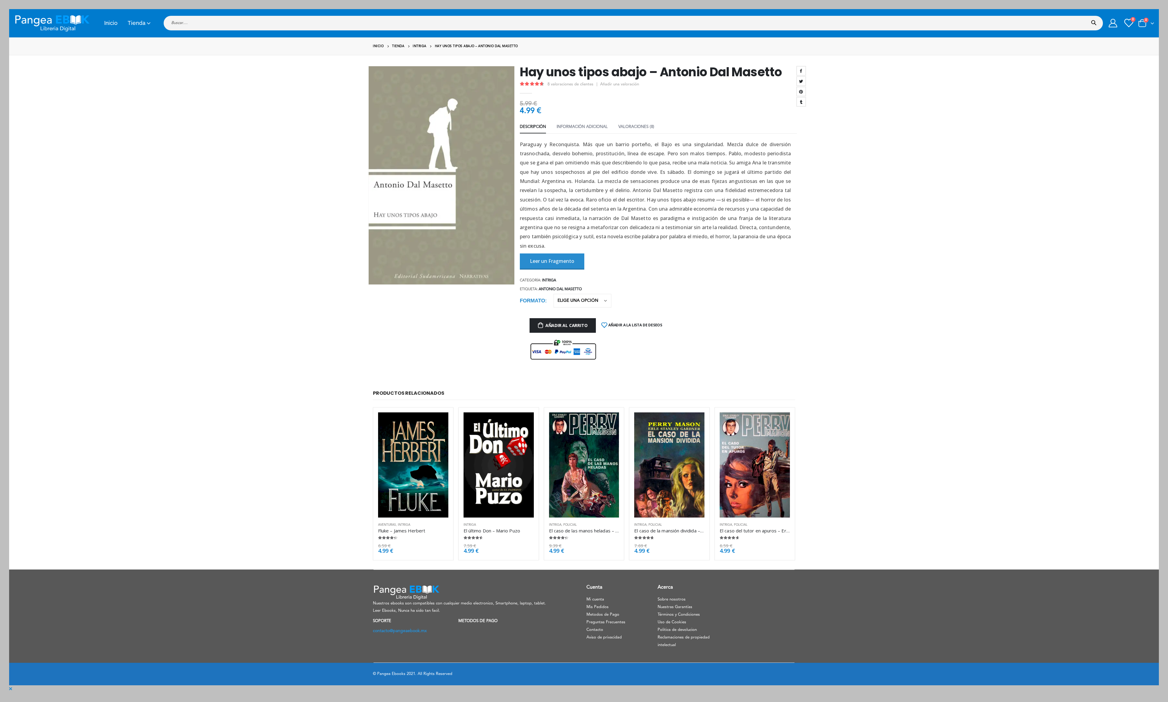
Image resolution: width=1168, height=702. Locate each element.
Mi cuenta (595, 599)
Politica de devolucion (677, 630)
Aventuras (387, 524)
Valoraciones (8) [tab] (636, 127)
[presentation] (369, 175)
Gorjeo (801, 81)
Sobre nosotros (672, 599)
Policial (570, 524)
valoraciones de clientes (570, 84)
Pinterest (801, 91)
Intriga (549, 280)
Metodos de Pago (602, 615)
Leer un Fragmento (552, 261)
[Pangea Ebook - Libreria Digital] (52, 23)
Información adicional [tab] (582, 127)
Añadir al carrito (566, 325)
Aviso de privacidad (604, 637)
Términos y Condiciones (679, 615)
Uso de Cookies (672, 622)
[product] (413, 465)
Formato (532, 301)
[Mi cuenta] (1113, 23)
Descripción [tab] (533, 127)
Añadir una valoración (619, 84)
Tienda (136, 23)
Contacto (594, 630)
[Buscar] (1095, 21)
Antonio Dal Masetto (560, 289)
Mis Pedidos (597, 607)
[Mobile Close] (10, 689)
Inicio (110, 23)
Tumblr (801, 102)
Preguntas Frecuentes (605, 622)
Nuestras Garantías (675, 607)
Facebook (801, 71)
